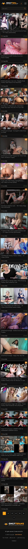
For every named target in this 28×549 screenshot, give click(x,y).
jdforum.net (12, 537)
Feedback (14, 541)
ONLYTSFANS (18, 534)
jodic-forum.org (21, 537)
